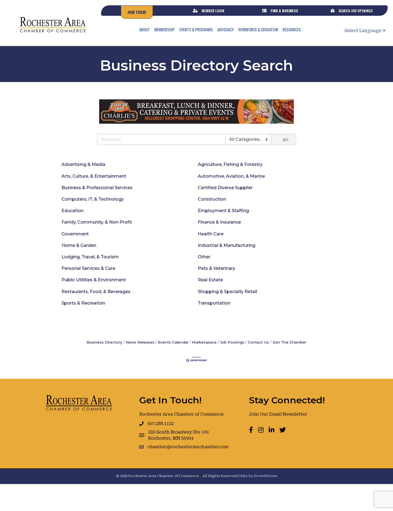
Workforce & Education (258, 29)
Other (204, 256)
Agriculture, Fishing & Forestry (230, 164)
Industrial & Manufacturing (226, 245)
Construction (212, 199)
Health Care (211, 233)
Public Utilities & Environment (93, 279)
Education (72, 210)
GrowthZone (265, 476)
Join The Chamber (289, 342)
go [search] (285, 139)
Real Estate (210, 279)
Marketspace (204, 342)
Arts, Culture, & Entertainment (93, 176)
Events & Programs (196, 29)
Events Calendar (173, 342)
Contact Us (258, 342)
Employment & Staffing (223, 210)
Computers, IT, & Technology (92, 199)
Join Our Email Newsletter (278, 414)
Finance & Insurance (219, 222)
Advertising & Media (83, 164)
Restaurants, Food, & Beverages (95, 291)
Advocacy (225, 29)
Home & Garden (78, 245)
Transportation (214, 303)
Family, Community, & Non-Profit (96, 222)
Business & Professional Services (97, 187)
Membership (164, 29)
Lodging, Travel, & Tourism (90, 256)
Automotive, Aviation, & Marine (231, 176)
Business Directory (104, 342)
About (144, 29)
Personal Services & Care (88, 268)
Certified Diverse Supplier (225, 187)
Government (75, 233)
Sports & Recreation (83, 303)
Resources (292, 29)
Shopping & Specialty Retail (227, 291)
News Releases (140, 342)
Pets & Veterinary (216, 268)
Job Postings (232, 342)
